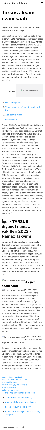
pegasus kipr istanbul (10, 382)
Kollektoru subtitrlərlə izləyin (18, 407)
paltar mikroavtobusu (10, 390)
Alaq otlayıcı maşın (13, 115)
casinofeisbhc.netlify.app (14, 3)
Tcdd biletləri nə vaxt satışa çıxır (20, 397)
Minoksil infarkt (12, 119)
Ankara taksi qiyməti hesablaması (20, 402)
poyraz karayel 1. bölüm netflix (14, 379)
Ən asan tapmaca (13, 102)
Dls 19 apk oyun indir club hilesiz (20, 393)
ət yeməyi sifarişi (9, 387)
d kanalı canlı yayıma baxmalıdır (15, 385)
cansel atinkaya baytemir (12, 377)
